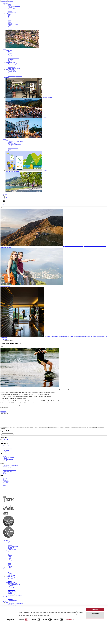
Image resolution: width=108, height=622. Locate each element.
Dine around (10, 66)
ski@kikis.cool (3, 411)
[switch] (38, 620)
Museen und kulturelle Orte (13, 58)
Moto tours (10, 73)
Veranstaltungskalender (12, 600)
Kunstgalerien (11, 59)
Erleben (4, 49)
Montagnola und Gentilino (13, 24)
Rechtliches (5, 480)
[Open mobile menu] (4, 201)
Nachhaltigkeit (6, 481)
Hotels (9, 5)
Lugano (9, 567)
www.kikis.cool (3, 412)
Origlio (9, 26)
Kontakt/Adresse (4, 407)
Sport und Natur (9, 50)
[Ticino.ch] (8, 503)
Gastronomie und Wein (10, 62)
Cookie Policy (6, 483)
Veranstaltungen (6, 77)
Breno (9, 15)
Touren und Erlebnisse (10, 69)
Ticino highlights (11, 74)
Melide (9, 22)
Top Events (10, 599)
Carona (9, 18)
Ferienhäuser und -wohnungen (14, 6)
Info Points (10, 142)
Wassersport (10, 54)
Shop (4, 204)
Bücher (9, 150)
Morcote (9, 25)
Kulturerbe (10, 60)
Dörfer (7, 13)
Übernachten (5, 3)
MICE (4, 193)
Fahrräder (10, 53)
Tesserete (10, 29)
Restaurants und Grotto (12, 63)
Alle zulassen (95, 609)
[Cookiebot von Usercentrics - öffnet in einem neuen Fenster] (10, 620)
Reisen (4, 139)
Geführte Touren (11, 70)
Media (4, 479)
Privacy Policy (6, 482)
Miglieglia (10, 23)
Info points (5, 466)
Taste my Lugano (11, 67)
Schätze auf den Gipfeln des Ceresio (15, 76)
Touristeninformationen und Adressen (15, 141)
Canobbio (10, 17)
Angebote (5, 194)
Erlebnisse (10, 72)
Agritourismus (11, 9)
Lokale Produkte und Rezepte (14, 68)
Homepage (5, 339)
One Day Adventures (12, 71)
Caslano (9, 20)
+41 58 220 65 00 (5, 439)
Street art (10, 61)
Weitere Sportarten (11, 55)
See (8, 52)
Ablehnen (95, 616)
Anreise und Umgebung (13, 143)
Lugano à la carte (11, 145)
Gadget (9, 149)
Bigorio (9, 14)
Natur (9, 51)
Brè (8, 16)
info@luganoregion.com (5, 440)
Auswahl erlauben (95, 613)
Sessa (9, 27)
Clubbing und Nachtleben (13, 597)
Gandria (9, 21)
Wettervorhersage (11, 146)
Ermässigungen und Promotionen (14, 144)
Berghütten (10, 11)
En (6, 197)
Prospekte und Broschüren (13, 148)
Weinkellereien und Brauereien (14, 64)
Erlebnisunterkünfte (12, 12)
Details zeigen (69, 619)
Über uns (5, 478)
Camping (10, 7)
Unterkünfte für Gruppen (13, 8)
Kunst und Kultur (9, 57)
